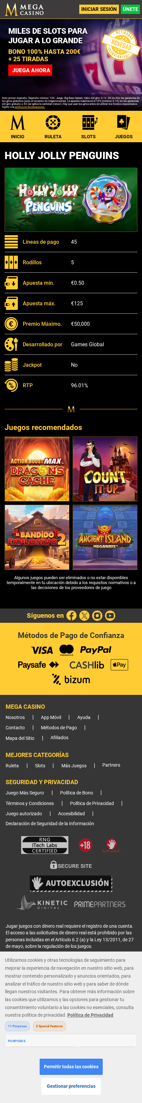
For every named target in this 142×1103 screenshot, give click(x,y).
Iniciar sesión (99, 9)
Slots (88, 136)
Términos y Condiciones (30, 803)
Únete (130, 9)
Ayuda (83, 717)
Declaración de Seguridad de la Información (50, 824)
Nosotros (15, 717)
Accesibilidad (71, 814)
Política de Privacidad (92, 803)
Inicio (17, 136)
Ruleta (53, 136)
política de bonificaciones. (30, 107)
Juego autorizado (24, 814)
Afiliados (59, 738)
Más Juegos (74, 766)
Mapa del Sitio (20, 738)
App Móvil (51, 717)
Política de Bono (76, 793)
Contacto (15, 728)
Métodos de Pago (59, 728)
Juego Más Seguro (25, 793)
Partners (111, 765)
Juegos (124, 136)
